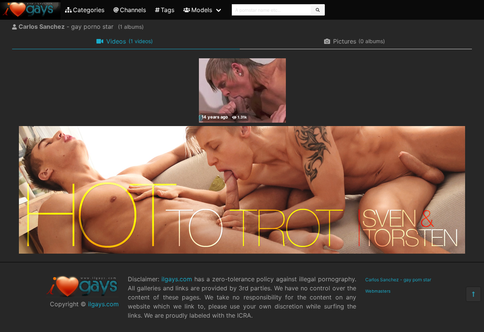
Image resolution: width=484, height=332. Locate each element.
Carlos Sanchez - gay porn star (398, 279)
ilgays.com (103, 304)
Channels (133, 10)
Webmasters (378, 291)
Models (201, 10)
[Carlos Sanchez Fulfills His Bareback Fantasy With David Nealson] (242, 90)
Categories (88, 10)
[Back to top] (473, 294)
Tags (167, 10)
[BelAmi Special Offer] (242, 251)
